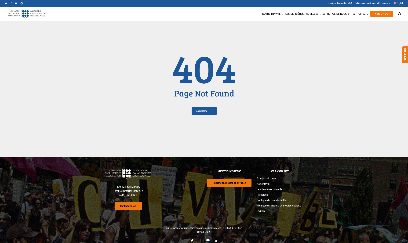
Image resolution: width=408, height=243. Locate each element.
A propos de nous (266, 178)
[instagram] (22, 3)
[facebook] (11, 3)
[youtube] (16, 3)
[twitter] (6, 3)
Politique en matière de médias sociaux (279, 205)
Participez (262, 194)
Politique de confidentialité (272, 200)
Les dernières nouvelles (270, 189)
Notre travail (263, 183)
